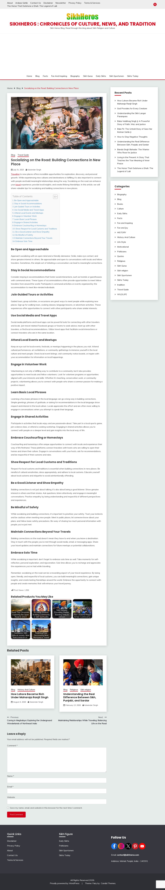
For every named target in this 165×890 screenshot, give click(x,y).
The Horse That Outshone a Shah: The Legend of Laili (32, 6)
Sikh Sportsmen (116, 76)
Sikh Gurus (88, 76)
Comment (12, 745)
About (10, 3)
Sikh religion (85, 689)
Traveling (15, 174)
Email (10, 786)
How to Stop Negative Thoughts (132, 136)
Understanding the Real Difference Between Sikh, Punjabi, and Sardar (79, 697)
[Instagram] (121, 848)
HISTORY (121, 232)
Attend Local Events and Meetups (28, 213)
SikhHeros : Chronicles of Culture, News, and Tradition (83, 24)
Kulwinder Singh (34, 170)
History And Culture (26, 689)
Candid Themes (108, 883)
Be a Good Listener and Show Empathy (32, 232)
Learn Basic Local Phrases (25, 219)
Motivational (123, 246)
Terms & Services (92, 3)
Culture (120, 208)
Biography (75, 76)
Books (120, 204)
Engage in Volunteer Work (25, 216)
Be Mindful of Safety (24, 235)
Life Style (121, 242)
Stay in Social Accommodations (28, 203)
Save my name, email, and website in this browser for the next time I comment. (46, 808)
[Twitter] (128, 848)
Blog (37, 76)
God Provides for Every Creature (132, 108)
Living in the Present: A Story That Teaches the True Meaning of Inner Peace (133, 160)
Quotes (120, 256)
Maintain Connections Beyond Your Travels (33, 238)
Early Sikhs (101, 76)
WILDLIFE (122, 294)
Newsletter (60, 3)
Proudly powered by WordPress (65, 883)
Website (11, 797)
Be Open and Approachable (26, 200)
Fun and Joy (122, 227)
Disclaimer (48, 3)
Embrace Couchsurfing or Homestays (30, 225)
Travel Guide (23, 155)
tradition (121, 284)
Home (29, 76)
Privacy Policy (74, 3)
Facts (45, 76)
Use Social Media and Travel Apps (29, 210)
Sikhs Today (132, 76)
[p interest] (135, 848)
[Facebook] (114, 848)
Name (10, 776)
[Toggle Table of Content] (54, 197)
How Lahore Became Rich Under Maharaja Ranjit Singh (29, 695)
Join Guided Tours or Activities (27, 206)
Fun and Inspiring (59, 76)
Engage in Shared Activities (26, 222)
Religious (74, 689)
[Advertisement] (82, 53)
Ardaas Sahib (21, 3)
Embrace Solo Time (23, 241)
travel (18, 184)
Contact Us (35, 3)
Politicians (121, 251)
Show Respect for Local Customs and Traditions (36, 228)
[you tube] (142, 848)
